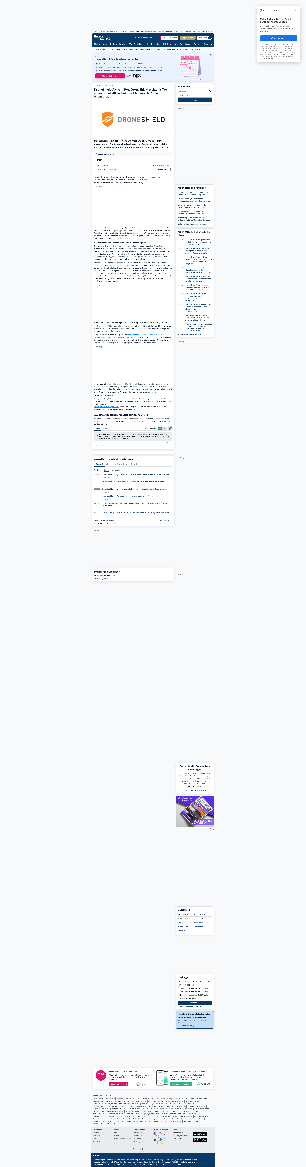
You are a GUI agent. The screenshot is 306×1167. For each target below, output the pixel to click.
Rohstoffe (177, 44)
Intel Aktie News (99, 1116)
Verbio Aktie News (190, 1121)
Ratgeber (208, 44)
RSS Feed (164, 520)
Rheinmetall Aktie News (174, 1101)
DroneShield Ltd (102, 165)
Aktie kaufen (161, 169)
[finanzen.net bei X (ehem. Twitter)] (155, 1139)
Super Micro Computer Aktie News (153, 1121)
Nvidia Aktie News (155, 1101)
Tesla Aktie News (192, 1101)
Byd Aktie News (99, 1111)
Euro (180, 31)
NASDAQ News (188, 1099)
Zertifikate (139, 44)
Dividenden (198, 927)
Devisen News (201, 1099)
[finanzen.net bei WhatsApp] (157, 1143)
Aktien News (110, 1099)
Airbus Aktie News (201, 1109)
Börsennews (98, 1099)
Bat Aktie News (99, 1121)
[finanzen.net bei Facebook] (160, 1134)
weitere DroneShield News (189, 334)
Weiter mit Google (279, 38)
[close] (295, 10)
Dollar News (98, 1101)
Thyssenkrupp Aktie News (135, 1111)
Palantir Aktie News (115, 1116)
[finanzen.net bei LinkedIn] (160, 1139)
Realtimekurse (184, 918)
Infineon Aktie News (119, 1109)
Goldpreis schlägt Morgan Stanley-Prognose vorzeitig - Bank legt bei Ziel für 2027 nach (193, 200)
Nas (154, 31)
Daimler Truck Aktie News (117, 1119)
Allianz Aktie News (186, 1104)
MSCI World (122, 31)
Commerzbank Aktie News (175, 1106)
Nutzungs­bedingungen (142, 1142)
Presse (95, 1139)
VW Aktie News (113, 1124)
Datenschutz (138, 1136)
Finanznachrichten (123, 1099)
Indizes (113, 44)
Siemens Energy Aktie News (152, 1104)
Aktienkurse (183, 914)
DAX (95, 31)
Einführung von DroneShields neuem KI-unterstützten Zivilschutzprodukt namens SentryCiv (128, 336)
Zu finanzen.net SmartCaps (195, 790)
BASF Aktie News (99, 1104)
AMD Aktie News (99, 1114)
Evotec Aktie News (132, 1114)
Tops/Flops (198, 922)
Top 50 (180, 922)
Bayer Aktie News (115, 1104)
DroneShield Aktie (114, 49)
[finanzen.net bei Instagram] (155, 1134)
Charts (98, 169)
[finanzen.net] (102, 36)
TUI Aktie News (171, 1104)
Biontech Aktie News (115, 1111)
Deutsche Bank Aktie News (136, 1106)
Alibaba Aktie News (178, 1119)
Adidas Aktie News (201, 1116)
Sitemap (96, 1142)
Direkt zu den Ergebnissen (189, 1006)
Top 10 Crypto (139, 31)
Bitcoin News (141, 1101)
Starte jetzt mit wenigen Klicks (106, 407)
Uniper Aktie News (115, 1114)
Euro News (109, 1101)
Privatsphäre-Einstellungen (138, 1145)
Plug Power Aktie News (196, 1106)
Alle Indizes (198, 918)
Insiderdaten (183, 927)
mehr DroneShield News (104, 520)
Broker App (177, 1139)
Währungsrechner (180, 1136)
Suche (194, 100)
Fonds (122, 44)
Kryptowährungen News (124, 1101)
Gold (203, 31)
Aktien (97, 44)
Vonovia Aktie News (191, 1111)
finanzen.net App (180, 1133)
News (105, 44)
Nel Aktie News (99, 1119)
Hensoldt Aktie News (101, 1109)
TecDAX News (160, 1099)
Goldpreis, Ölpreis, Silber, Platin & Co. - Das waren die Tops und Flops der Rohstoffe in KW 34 (194, 193)
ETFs (130, 44)
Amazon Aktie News (132, 1104)
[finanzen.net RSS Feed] (162, 1143)
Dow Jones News (173, 1099)
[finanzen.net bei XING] (164, 1139)
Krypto (188, 44)
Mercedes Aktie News (156, 1111)
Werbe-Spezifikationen (122, 1139)
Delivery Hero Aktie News (158, 1119)
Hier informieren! (185, 1026)
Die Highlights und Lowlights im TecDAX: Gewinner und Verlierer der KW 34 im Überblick (192, 212)
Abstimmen (194, 1003)
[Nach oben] (208, 1164)
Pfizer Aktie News (190, 1114)
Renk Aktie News (166, 1109)
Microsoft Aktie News (101, 1106)
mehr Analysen (100, 578)
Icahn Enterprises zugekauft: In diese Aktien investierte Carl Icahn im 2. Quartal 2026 (193, 206)
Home (97, 49)
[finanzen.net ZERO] (134, 75)
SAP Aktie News (118, 1106)
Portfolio (181, 931)
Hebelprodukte (153, 44)
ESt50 (108, 31)
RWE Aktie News (151, 1109)
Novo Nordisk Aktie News (171, 1114)
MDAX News (148, 1099)
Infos (136, 409)
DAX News (137, 1099)
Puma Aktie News (186, 1116)
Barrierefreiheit (139, 1149)
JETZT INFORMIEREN (119, 1084)
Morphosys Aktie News (150, 1114)
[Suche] (157, 38)
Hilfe (115, 1133)
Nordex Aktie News (174, 1111)
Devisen (197, 44)
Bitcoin (167, 31)
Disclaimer (137, 1139)
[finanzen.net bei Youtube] (164, 1134)
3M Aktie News (99, 1124)
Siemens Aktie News (151, 1116)
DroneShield (138, 228)
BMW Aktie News (113, 1121)
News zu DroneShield (130, 49)
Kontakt (96, 1133)
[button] (169, 38)
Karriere (96, 1136)
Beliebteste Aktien (201, 914)
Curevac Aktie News (169, 1116)
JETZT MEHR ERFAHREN (180, 1084)
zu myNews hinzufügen (104, 523)
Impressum (137, 1133)
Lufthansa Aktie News (184, 1109)
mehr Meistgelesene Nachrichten (191, 224)
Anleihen (167, 44)
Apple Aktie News (156, 1106)
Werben (116, 1136)
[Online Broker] (103, 39)
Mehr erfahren (109, 76)
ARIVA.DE (151, 1164)
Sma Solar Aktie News (138, 1119)
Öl (193, 31)
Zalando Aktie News (130, 1121)
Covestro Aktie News (133, 1116)
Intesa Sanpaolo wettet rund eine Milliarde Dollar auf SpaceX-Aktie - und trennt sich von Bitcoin (193, 219)
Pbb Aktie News (175, 1121)
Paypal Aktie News (136, 1109)
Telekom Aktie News (196, 1119)
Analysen (112, 169)
